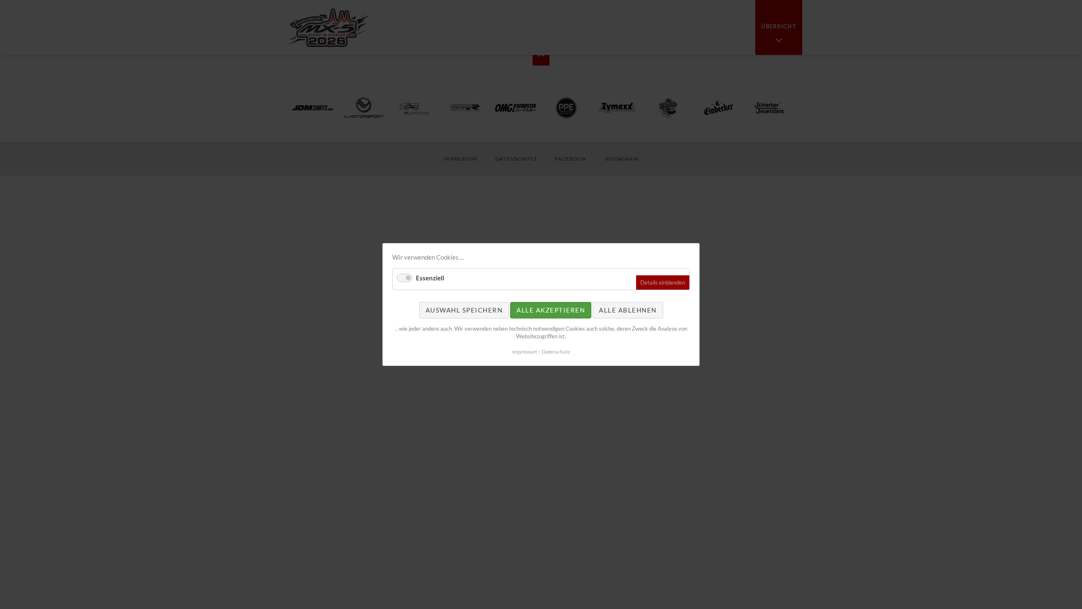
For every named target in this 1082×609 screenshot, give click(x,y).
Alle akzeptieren (550, 310)
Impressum (524, 351)
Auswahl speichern (464, 310)
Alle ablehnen (628, 310)
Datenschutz (556, 351)
